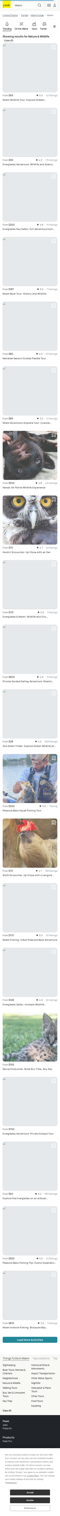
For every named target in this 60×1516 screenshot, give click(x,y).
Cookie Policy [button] (33, 1476)
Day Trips (7, 1400)
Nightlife (35, 1383)
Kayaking (36, 1405)
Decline (30, 1500)
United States (10, 15)
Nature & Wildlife (11, 1383)
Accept (30, 1492)
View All (8, 40)
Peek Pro (7, 1441)
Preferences (30, 1508)
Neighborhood (10, 1378)
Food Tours (37, 1400)
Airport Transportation (43, 1373)
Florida (24, 15)
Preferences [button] (11, 1483)
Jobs (5, 1424)
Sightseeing (9, 1365)
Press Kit (7, 1428)
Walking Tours (10, 1387)
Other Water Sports (41, 1378)
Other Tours (37, 1396)
